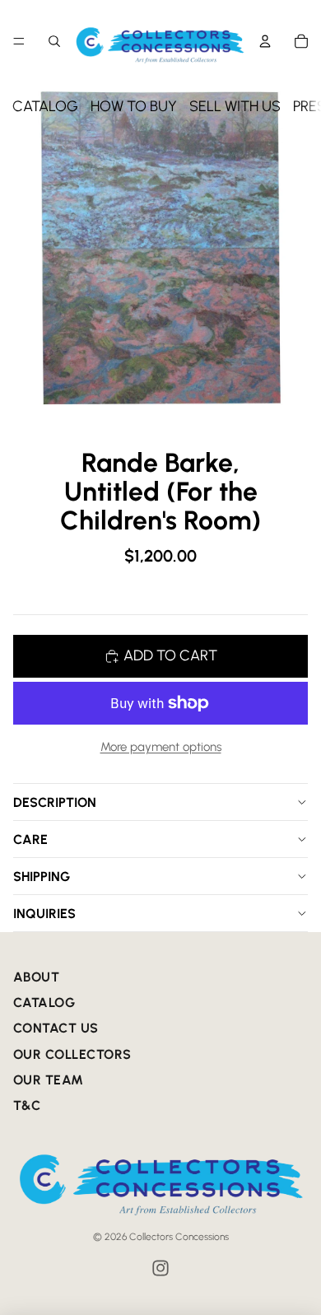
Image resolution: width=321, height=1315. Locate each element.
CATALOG (45, 106)
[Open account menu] (265, 41)
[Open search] (54, 41)
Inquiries (44, 913)
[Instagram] (160, 1268)
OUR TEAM (48, 1080)
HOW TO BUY (134, 106)
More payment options (160, 746)
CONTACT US (56, 1028)
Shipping (41, 876)
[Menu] (19, 41)
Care (30, 839)
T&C (26, 1105)
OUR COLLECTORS (72, 1054)
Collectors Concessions (179, 1237)
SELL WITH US (235, 106)
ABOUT (36, 977)
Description (54, 802)
